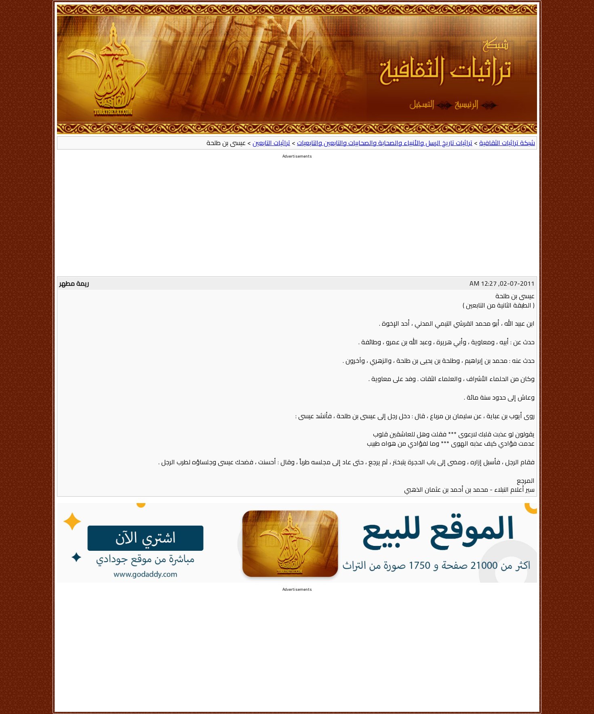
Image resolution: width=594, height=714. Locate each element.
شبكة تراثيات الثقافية (507, 143)
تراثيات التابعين (271, 143)
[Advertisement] (297, 219)
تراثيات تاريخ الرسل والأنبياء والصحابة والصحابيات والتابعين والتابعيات (384, 143)
